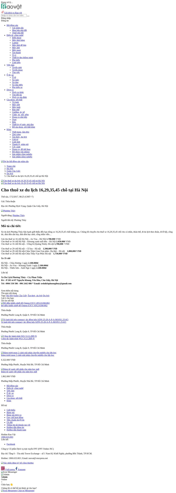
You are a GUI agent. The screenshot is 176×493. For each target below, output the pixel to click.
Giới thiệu (11, 410)
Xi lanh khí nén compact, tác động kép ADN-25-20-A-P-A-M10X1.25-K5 (33, 322)
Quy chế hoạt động (15, 417)
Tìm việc (16, 72)
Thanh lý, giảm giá (20, 144)
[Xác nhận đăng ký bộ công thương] (17, 463)
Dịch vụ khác (18, 92)
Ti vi (14, 55)
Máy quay (16, 50)
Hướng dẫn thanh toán (16, 430)
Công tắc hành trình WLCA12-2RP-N (18, 338)
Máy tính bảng (18, 40)
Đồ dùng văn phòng (21, 152)
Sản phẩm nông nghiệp (22, 157)
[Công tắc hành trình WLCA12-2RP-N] (19, 336)
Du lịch (10, 173)
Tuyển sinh (17, 67)
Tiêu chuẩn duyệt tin (15, 420)
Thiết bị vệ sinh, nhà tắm (23, 124)
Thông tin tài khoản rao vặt (18, 425)
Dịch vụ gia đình (19, 97)
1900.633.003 (7, 437)
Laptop (15, 42)
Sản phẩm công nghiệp (22, 154)
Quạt (14, 119)
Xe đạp (15, 82)
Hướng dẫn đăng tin (15, 427)
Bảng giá (10, 412)
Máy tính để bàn (19, 45)
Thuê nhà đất (18, 33)
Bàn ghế (15, 109)
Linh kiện (16, 62)
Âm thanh (16, 52)
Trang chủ (11, 166)
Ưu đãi (10, 422)
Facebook (11, 444)
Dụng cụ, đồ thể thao (21, 149)
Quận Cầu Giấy (13, 171)
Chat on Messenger (25, 490)
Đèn (14, 122)
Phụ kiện (16, 60)
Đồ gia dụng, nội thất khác (23, 127)
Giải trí (15, 139)
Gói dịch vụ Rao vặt (13, 13)
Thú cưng (16, 134)
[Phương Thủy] (8, 211)
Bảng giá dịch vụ (14, 415)
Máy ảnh (16, 47)
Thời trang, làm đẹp (20, 132)
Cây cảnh (16, 147)
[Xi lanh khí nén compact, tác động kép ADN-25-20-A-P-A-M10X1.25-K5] (34, 319)
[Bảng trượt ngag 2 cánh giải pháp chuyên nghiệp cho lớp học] (28, 352)
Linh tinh (16, 142)
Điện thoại (16, 38)
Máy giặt (16, 104)
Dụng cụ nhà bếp (19, 117)
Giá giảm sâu (18, 28)
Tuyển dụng (17, 70)
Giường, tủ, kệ (18, 112)
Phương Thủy (19, 215)
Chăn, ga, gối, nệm (20, 114)
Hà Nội (10, 168)
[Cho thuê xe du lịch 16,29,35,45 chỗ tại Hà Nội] (23, 181)
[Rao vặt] (11, 9)
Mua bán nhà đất (19, 30)
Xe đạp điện (17, 85)
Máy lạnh (16, 107)
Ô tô (14, 77)
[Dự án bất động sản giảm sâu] (15, 161)
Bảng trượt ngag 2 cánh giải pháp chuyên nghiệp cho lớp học (27, 355)
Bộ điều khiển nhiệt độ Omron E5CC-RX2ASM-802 (24, 305)
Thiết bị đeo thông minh (22, 57)
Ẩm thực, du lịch (19, 137)
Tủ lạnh (15, 102)
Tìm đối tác (17, 95)
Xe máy (15, 80)
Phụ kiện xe (17, 87)
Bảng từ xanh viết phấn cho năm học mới (19, 372)
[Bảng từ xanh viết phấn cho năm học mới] (20, 369)
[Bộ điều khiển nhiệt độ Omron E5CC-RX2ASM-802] (25, 303)
